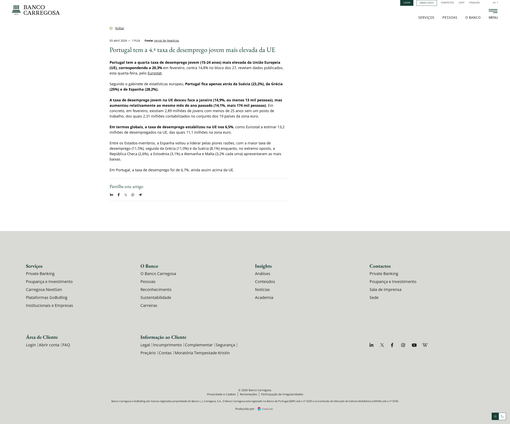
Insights (263, 266)
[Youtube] (414, 345)
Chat (461, 2)
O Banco (473, 17)
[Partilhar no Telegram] (140, 195)
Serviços (426, 17)
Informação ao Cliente (163, 337)
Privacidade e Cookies (221, 394)
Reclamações (248, 394)
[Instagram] (403, 345)
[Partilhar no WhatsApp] (133, 195)
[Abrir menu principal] (493, 11)
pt (495, 2)
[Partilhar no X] (126, 195)
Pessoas (449, 17)
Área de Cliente (42, 337)
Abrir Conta (427, 2)
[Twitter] (382, 345)
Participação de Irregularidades (282, 394)
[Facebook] (393, 345)
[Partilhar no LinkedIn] (111, 195)
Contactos (447, 2)
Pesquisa (474, 2)
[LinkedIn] (372, 345)
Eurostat (155, 73)
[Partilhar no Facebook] (118, 195)
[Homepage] (36, 10)
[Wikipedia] (424, 345)
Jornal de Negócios (166, 40)
